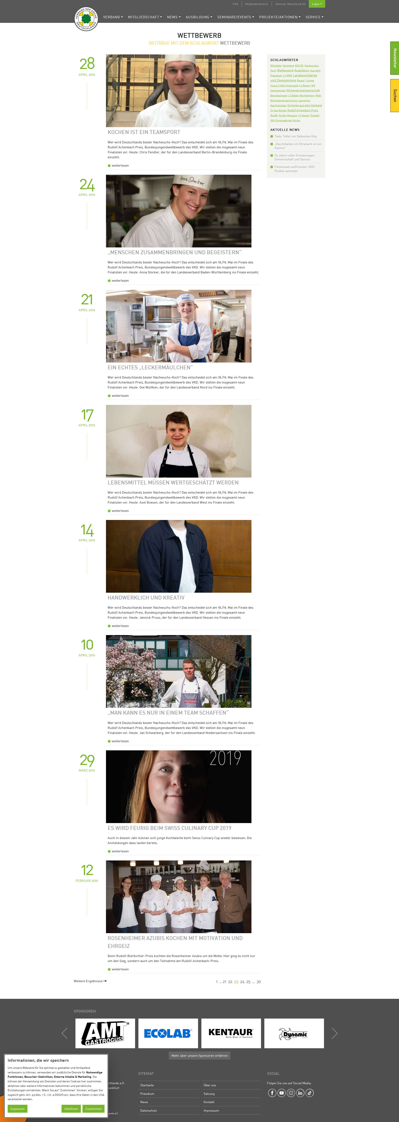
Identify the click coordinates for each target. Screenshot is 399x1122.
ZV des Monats (278, 110)
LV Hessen (304, 115)
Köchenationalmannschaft (303, 90)
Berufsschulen (278, 95)
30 (259, 981)
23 (236, 981)
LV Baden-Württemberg (301, 95)
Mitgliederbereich (256, 4)
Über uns (210, 1085)
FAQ (235, 4)
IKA (313, 85)
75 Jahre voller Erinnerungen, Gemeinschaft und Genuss (295, 157)
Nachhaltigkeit (278, 105)
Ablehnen (71, 1109)
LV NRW (287, 75)
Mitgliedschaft (143, 17)
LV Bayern (304, 85)
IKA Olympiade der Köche (285, 120)
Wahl (318, 95)
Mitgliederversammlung (283, 100)
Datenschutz (148, 1110)
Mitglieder (276, 65)
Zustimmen (93, 1109)
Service (313, 17)
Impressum (211, 1110)
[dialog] (56, 1086)
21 (224, 981)
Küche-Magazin (288, 115)
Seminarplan (278, 90)
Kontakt (209, 1102)
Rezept (301, 80)
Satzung (209, 1093)
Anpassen (17, 1109)
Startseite (147, 1085)
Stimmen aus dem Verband (304, 105)
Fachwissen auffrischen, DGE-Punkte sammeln (295, 168)
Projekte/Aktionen (278, 17)
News (172, 17)
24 (242, 981)
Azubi (274, 115)
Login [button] (315, 4)
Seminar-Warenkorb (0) (290, 4)
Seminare (288, 65)
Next (334, 1033)
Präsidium (147, 1093)
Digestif (314, 115)
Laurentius (304, 100)
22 (230, 981)
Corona (309, 80)
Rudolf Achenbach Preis (302, 110)
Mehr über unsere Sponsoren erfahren (199, 1055)
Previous (65, 1033)
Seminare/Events (234, 17)
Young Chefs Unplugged (284, 85)
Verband (111, 17)
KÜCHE (299, 65)
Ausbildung (197, 17)
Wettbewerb (285, 70)
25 (248, 981)
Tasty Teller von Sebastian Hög (296, 136)
